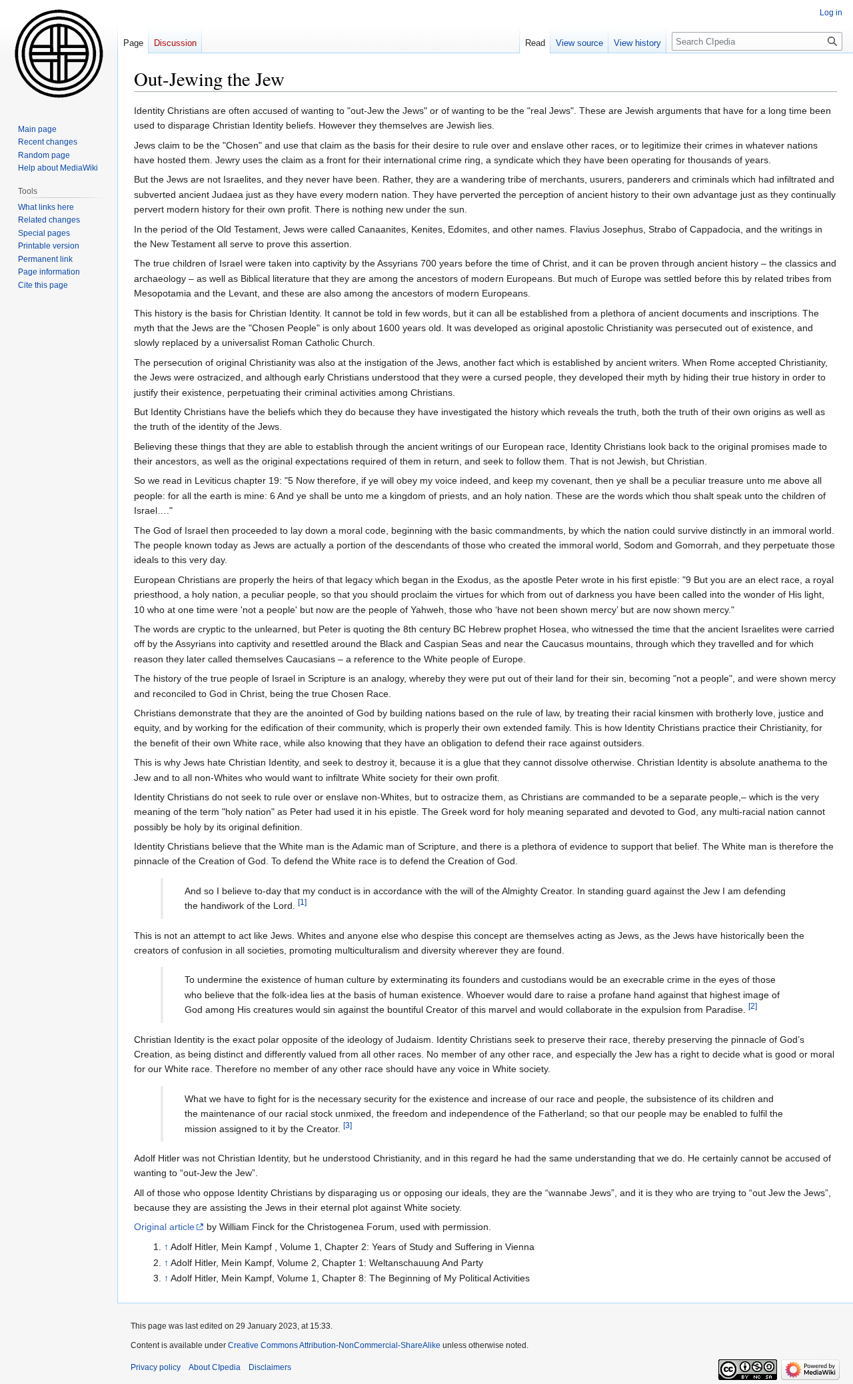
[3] (347, 1125)
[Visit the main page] (58, 53)
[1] (302, 902)
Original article (164, 1226)
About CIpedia (215, 1367)
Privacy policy (156, 1367)
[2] (752, 1006)
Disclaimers (270, 1367)
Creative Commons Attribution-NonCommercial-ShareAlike (334, 1345)
